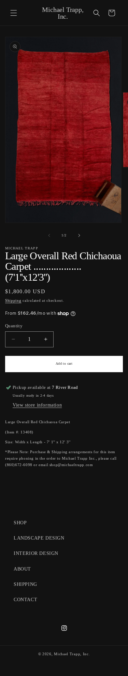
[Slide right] (79, 235)
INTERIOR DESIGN (36, 553)
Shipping (13, 300)
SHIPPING (25, 584)
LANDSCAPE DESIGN (39, 538)
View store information (37, 405)
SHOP (20, 522)
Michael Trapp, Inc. (72, 654)
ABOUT (22, 569)
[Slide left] (49, 235)
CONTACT (25, 599)
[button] (13, 12)
